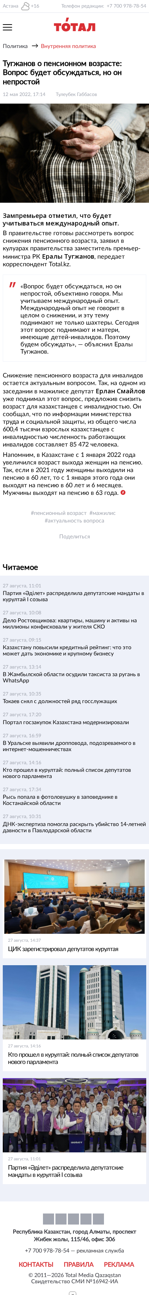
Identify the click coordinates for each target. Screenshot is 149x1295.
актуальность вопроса (76, 521)
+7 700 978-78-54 (126, 6)
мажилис (104, 513)
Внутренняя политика (68, 46)
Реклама (119, 1265)
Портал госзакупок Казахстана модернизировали (66, 722)
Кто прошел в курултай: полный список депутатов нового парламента (73, 1058)
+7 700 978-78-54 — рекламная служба (74, 1251)
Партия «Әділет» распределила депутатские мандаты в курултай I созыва (65, 1171)
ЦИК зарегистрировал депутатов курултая (63, 949)
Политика (15, 46)
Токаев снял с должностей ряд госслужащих (60, 701)
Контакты (36, 1265)
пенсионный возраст (60, 513)
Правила (79, 1265)
